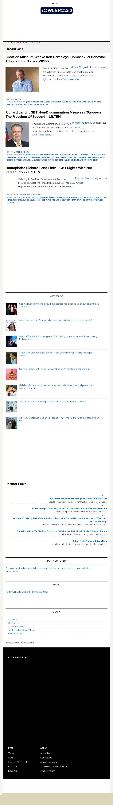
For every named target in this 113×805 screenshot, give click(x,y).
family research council (67, 155)
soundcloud (61, 160)
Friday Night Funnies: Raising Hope (90, 541)
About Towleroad (16, 626)
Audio (28, 197)
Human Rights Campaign (28, 157)
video (30, 105)
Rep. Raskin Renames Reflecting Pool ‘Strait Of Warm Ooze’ (78, 499)
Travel (11, 753)
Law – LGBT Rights (18, 762)
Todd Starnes (87, 200)
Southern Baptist (70, 200)
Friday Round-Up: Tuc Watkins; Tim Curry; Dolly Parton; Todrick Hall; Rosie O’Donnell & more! (62, 531)
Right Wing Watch (45, 160)
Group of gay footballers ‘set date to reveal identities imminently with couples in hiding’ (48, 568)
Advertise (12, 619)
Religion (37, 195)
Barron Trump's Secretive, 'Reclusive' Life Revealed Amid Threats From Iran (69, 508)
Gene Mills (85, 155)
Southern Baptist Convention (83, 160)
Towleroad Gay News (56, 10)
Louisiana (61, 157)
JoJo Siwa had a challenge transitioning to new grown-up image (52, 401)
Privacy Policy (15, 633)
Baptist (36, 197)
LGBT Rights (20, 195)
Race (29, 195)
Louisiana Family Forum (88, 157)
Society (25, 152)
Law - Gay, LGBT (48, 157)
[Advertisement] (56, 249)
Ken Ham (72, 102)
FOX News (17, 200)
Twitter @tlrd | (13, 592)
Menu (58, 3)
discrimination (46, 155)
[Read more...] (74, 79)
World (17, 99)
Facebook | (26, 592)
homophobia (41, 200)
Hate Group (28, 200)
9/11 (28, 102)
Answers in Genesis (40, 102)
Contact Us (13, 623)
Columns (12, 766)
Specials (12, 771)
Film (10, 757)
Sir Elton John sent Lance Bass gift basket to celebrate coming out (54, 369)
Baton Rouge (32, 155)
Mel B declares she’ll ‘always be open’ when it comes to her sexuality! (55, 320)
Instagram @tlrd (40, 592)
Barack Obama (55, 197)
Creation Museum (59, 102)
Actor (17, 152)
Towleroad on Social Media (21, 630)
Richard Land (83, 102)
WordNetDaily (41, 105)
